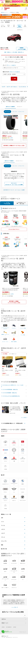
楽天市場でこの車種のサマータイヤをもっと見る (14, 145)
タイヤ (3, 86)
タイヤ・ (19, 26)
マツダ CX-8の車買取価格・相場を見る (9, 389)
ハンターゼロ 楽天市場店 (8, 296)
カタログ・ (3, 26)
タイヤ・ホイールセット (12, 86)
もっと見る (23, 417)
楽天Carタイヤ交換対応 (10, 106)
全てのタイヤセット (19, 160)
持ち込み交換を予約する (14, 229)
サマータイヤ (7, 111)
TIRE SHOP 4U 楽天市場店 (8, 139)
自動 (25, 26)
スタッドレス (14, 111)
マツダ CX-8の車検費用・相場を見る (9, 392)
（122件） (12, 294)
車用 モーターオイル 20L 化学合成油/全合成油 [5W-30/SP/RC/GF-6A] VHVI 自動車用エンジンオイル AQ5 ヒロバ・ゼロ (10, 289)
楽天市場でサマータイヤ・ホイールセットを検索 (14, 189)
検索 (15, 78)
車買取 (8, 26)
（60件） (11, 137)
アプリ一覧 (3, 637)
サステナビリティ (15, 637)
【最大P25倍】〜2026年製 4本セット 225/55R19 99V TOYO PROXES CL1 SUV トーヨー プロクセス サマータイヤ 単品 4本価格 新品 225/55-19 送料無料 (10, 133)
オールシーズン (21, 111)
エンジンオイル (22, 86)
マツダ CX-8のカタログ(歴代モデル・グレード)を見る (12, 386)
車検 (14, 26)
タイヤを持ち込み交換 (7, 203)
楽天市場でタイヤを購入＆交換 (22, 203)
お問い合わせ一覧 (8, 637)
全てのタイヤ (19, 106)
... (8, 12)
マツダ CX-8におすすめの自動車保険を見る (10, 396)
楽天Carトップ (4, 12)
